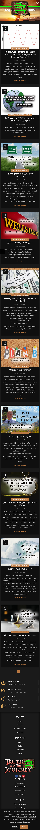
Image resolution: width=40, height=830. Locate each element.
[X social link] (20, 776)
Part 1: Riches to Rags (20, 437)
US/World (25, 48)
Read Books (20, 794)
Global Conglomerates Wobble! (20, 635)
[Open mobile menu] (2, 3)
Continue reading (20, 80)
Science (20, 725)
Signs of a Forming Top (20, 569)
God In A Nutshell (20, 60)
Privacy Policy (20, 808)
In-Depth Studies (20, 729)
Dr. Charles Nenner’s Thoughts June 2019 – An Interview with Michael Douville (20, 54)
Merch (20, 753)
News (19, 48)
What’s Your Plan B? (20, 370)
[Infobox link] (20, 683)
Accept (24, 826)
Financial (15, 48)
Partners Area (20, 790)
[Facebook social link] (16, 776)
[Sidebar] (2, 251)
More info (15, 826)
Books (20, 742)
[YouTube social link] (23, 776)
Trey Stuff (19, 732)
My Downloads (20, 787)
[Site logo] (20, 8)
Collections (20, 750)
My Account (20, 783)
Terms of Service (20, 804)
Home (7, 18)
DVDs (20, 746)
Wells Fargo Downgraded (20, 243)
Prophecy (22, 114)
